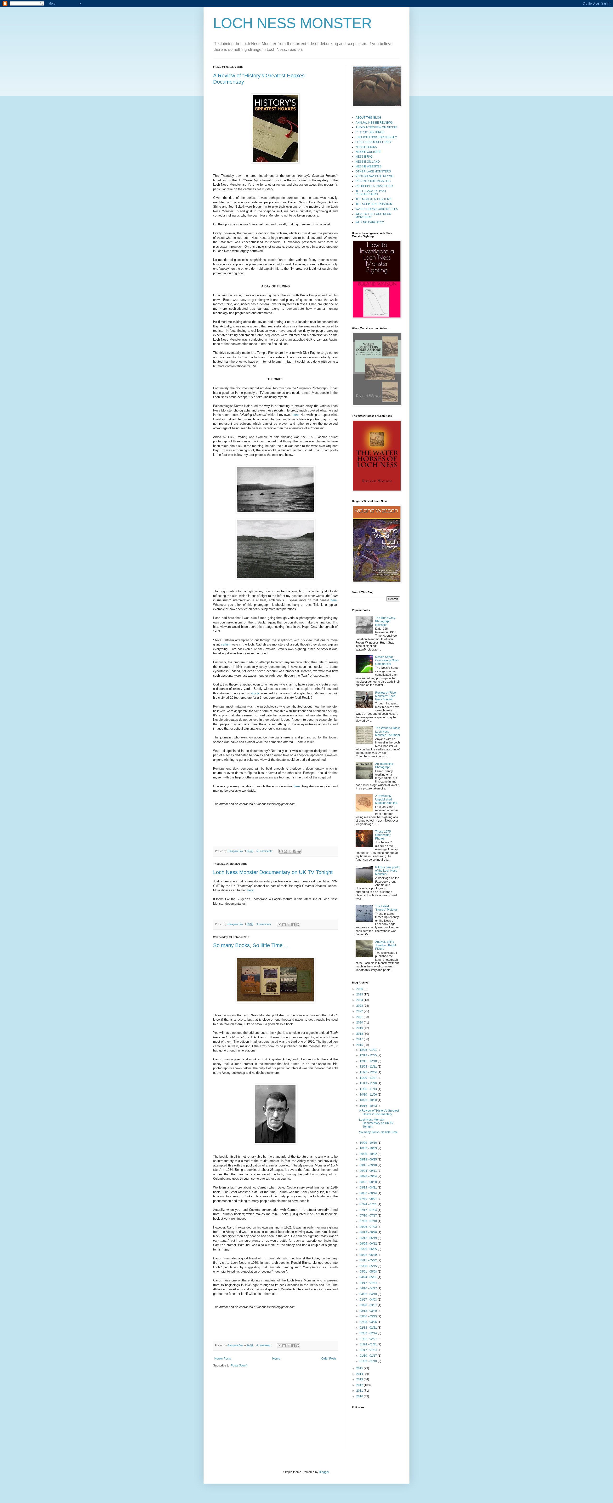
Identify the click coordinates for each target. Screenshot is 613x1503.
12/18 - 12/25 (369, 1055)
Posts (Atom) (239, 1365)
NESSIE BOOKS (366, 147)
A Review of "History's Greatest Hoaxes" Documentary (379, 1112)
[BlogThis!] (285, 851)
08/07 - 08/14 (369, 1193)
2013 (360, 1379)
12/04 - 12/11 (369, 1066)
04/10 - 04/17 (369, 1288)
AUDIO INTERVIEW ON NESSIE (376, 127)
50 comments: (265, 851)
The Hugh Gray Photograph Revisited (385, 621)
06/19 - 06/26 (369, 1232)
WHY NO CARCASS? (370, 222)
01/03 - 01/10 (369, 1361)
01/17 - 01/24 (369, 1350)
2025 (360, 994)
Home (276, 1358)
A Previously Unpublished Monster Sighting (386, 799)
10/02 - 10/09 (369, 1148)
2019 (360, 1028)
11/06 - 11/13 (369, 1089)
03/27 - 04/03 (369, 1299)
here (296, 415)
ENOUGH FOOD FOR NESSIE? (376, 137)
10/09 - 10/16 (369, 1142)
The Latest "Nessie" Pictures (386, 908)
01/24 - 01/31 (369, 1344)
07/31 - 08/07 (369, 1198)
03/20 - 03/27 (369, 1305)
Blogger (324, 1472)
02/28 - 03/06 (369, 1322)
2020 (360, 1022)
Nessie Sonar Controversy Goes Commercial (387, 660)
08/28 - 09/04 (369, 1176)
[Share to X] (290, 851)
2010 (360, 1396)
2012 (360, 1385)
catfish (225, 644)
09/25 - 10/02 (369, 1154)
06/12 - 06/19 (369, 1238)
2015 (360, 1368)
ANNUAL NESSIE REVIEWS (374, 122)
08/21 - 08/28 (369, 1182)
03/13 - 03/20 (369, 1311)
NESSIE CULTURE (368, 152)
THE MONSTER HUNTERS (373, 199)
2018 (360, 1033)
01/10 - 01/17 (369, 1355)
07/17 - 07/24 (369, 1210)
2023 (360, 1005)
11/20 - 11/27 (369, 1078)
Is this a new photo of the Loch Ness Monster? (387, 871)
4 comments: (264, 1345)
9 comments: (264, 924)
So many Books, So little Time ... (250, 945)
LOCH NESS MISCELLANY (374, 142)
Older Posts (328, 1358)
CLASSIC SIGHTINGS (370, 132)
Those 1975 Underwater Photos (383, 835)
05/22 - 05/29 (369, 1255)
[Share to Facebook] (294, 851)
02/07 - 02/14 (369, 1333)
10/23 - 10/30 (369, 1100)
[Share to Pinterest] (299, 851)
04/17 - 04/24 (369, 1283)
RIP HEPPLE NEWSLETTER (374, 186)
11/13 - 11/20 (369, 1083)
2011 (360, 1390)
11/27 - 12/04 (369, 1072)
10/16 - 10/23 (369, 1106)
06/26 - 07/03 (369, 1227)
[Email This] (280, 851)
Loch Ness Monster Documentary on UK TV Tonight (273, 872)
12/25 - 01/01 (369, 1050)
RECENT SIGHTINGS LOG (373, 181)
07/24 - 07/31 (369, 1204)
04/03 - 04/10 (369, 1294)
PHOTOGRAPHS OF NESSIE (375, 176)
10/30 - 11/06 (369, 1094)
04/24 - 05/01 (369, 1277)
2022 (360, 1011)
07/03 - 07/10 (369, 1221)
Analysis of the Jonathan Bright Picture (385, 945)
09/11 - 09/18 (369, 1165)
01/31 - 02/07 (369, 1339)
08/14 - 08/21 (369, 1187)
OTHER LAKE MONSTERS (373, 171)
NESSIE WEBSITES (368, 166)
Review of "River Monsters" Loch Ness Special (386, 696)
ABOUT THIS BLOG (368, 117)
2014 (360, 1374)
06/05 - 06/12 (369, 1243)
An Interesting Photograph (384, 765)
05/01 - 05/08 (369, 1271)
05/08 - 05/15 (369, 1266)
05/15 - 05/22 (369, 1260)
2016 (360, 1045)
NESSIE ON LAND (368, 161)
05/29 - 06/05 (369, 1249)
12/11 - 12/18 (369, 1061)
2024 (360, 1000)
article (255, 693)
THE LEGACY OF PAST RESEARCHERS (371, 192)
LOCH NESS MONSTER (292, 23)
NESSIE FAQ (364, 156)
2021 (360, 1017)
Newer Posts (222, 1358)
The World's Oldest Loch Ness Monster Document (387, 731)
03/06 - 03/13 (369, 1316)
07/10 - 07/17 (369, 1215)
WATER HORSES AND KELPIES (377, 209)
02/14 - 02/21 (369, 1327)
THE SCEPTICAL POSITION (374, 204)
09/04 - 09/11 (369, 1170)
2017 (360, 1039)
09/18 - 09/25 (369, 1159)
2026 (360, 989)
